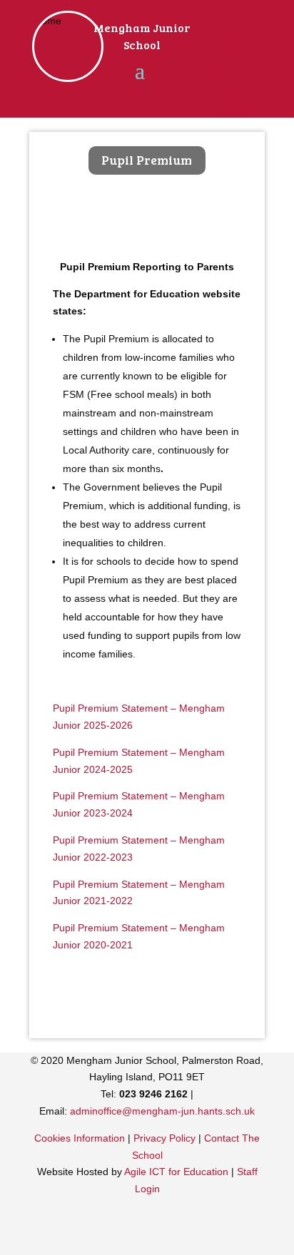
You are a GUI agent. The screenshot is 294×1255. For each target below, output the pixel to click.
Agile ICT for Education (176, 1171)
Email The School (234, 92)
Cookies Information (79, 1138)
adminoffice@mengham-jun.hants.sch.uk (162, 1111)
